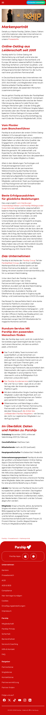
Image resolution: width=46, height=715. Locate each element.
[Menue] (2, 2)
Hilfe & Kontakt (8, 649)
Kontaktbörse (7, 677)
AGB (4, 580)
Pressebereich (13, 538)
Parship (4, 538)
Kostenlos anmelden (35, 2)
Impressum (6, 611)
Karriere (5, 570)
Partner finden (8, 688)
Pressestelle (13, 39)
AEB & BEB (6, 586)
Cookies (5, 601)
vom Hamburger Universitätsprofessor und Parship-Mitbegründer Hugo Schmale (23, 205)
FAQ (3, 654)
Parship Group (29, 260)
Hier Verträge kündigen (12, 596)
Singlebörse (7, 672)
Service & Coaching (10, 644)
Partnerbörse (7, 667)
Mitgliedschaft (8, 624)
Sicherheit (6, 634)
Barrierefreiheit (8, 639)
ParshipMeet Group (10, 263)
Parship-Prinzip (8, 629)
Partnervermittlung (10, 682)
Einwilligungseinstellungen (13, 606)
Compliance (7, 591)
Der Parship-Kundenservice (16, 381)
